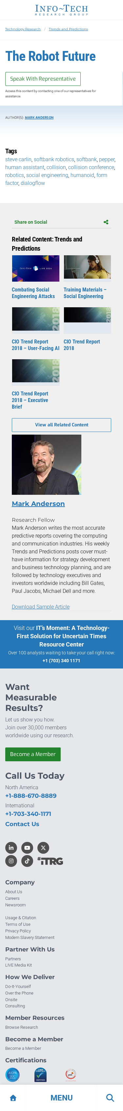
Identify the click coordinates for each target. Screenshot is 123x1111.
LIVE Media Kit (18, 965)
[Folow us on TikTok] (27, 861)
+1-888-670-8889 (30, 795)
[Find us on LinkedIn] (11, 848)
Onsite (11, 999)
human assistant (24, 167)
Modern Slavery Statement (29, 937)
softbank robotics (54, 159)
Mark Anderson (39, 117)
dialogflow (33, 183)
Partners (13, 958)
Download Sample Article (41, 607)
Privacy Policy (18, 930)
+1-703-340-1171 (28, 814)
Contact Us (22, 824)
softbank (86, 159)
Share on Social (30, 222)
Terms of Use (18, 924)
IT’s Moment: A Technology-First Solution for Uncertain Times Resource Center (63, 636)
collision (56, 167)
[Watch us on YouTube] (27, 848)
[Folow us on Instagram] (11, 861)
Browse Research (21, 1027)
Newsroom (15, 904)
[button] (61, 1098)
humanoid (82, 175)
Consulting (15, 1005)
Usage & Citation (20, 917)
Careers (12, 898)
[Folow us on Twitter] (43, 848)
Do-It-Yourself (18, 986)
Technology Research (23, 29)
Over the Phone (19, 993)
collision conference (91, 167)
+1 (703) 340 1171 (61, 660)
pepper (106, 159)
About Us (13, 891)
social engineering (47, 175)
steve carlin (18, 159)
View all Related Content (61, 425)
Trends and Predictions (68, 29)
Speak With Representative (43, 78)
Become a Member (33, 754)
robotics (14, 175)
